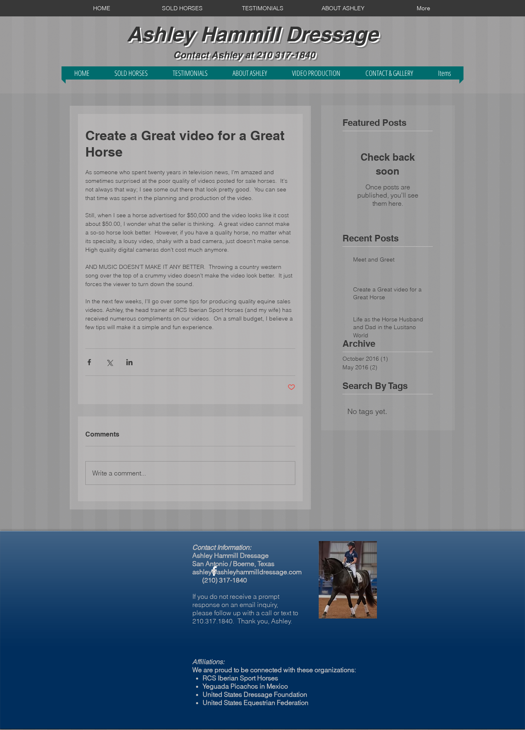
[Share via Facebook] (89, 362)
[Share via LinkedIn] (129, 362)
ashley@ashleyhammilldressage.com (246, 572)
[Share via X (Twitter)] (109, 362)
